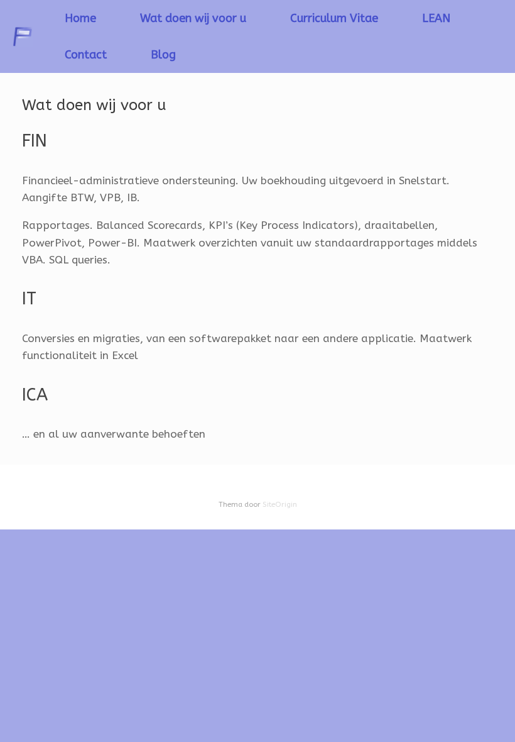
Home (80, 18)
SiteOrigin (280, 504)
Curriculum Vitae (334, 18)
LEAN (436, 18)
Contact (86, 55)
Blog (163, 55)
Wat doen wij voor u (193, 18)
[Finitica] (23, 36)
